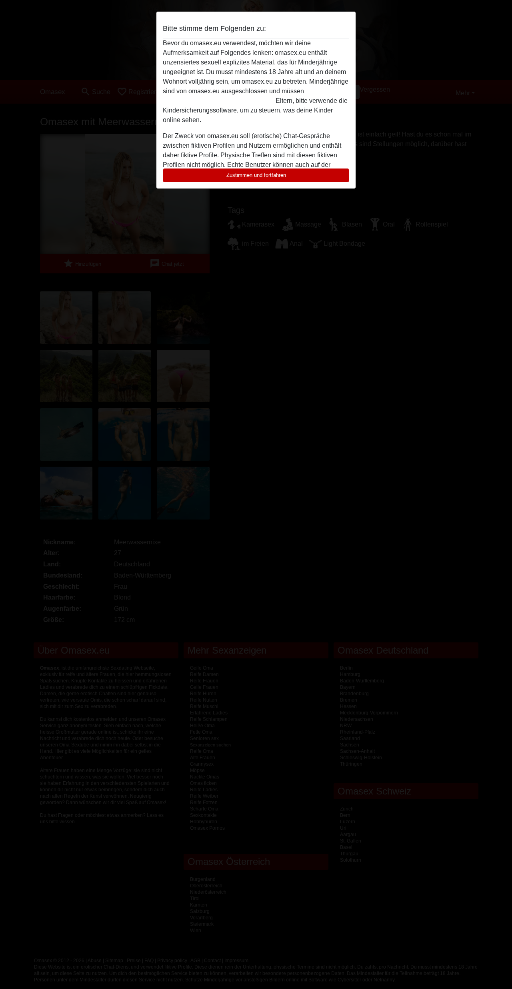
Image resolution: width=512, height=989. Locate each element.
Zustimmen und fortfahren (256, 175)
